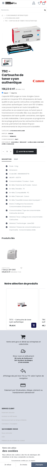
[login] (34, 3)
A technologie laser (12, 18)
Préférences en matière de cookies (13, 441)
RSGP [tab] (16, 159)
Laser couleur (5, 268)
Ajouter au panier (26, 152)
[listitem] (22, 309)
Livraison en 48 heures (9, 416)
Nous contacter (7, 433)
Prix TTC (14, 93)
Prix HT (6, 93)
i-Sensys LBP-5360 (9, 270)
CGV (3, 437)
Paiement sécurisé (8, 413)
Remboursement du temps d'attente (14, 420)
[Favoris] (39, 4)
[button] (43, 3)
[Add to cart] (33, 325)
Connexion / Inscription (9, 424)
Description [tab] (6, 159)
